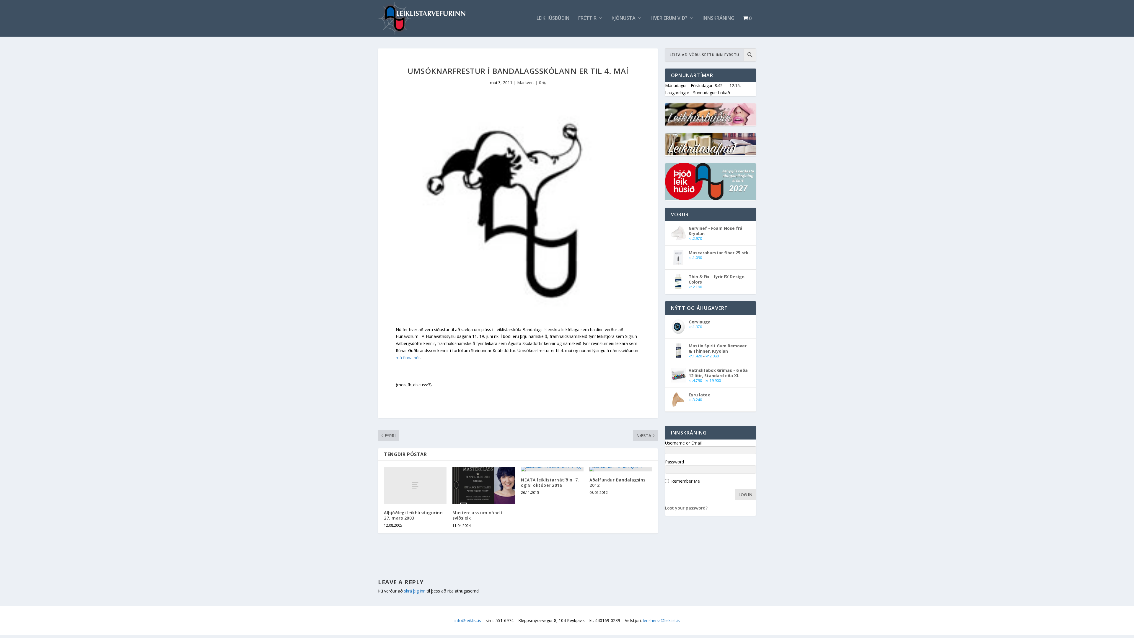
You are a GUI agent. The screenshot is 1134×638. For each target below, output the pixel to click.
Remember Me (685, 481)
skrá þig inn (415, 591)
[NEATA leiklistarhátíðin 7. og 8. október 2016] (552, 469)
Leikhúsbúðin (553, 18)
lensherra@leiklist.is (661, 620)
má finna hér (408, 357)
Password (674, 462)
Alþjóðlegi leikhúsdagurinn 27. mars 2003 (413, 515)
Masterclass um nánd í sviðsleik (477, 515)
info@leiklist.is (467, 620)
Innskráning (718, 18)
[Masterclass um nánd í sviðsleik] (483, 485)
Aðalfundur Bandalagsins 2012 (617, 482)
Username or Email (683, 443)
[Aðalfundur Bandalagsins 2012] (620, 469)
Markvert (525, 82)
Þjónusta (624, 18)
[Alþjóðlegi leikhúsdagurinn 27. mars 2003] (415, 485)
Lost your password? (686, 508)
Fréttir (587, 18)
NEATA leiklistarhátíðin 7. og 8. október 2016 (550, 482)
